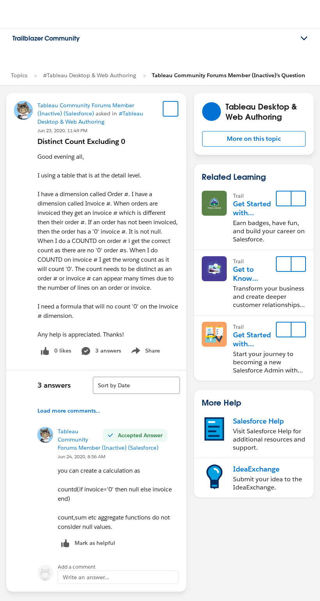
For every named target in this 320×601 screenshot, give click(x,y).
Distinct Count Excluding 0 (81, 141)
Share (144, 352)
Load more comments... (68, 410)
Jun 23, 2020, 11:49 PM (62, 130)
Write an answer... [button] (86, 577)
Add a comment (77, 567)
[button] (254, 139)
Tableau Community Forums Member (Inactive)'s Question (228, 75)
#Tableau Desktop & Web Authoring (89, 75)
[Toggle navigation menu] (304, 38)
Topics (19, 75)
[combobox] (136, 385)
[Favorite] (171, 109)
